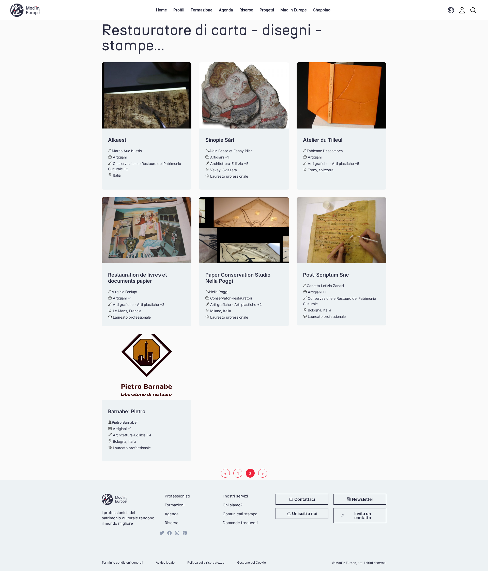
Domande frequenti (240, 522)
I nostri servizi (235, 496)
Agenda (226, 10)
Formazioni (175, 505)
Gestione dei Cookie (251, 562)
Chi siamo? (232, 505)
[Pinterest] (184, 533)
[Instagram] (177, 533)
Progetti (267, 10)
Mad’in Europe (293, 10)
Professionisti (177, 496)
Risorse (246, 10)
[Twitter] (162, 533)
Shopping (321, 10)
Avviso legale (165, 562)
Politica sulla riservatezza (205, 562)
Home (161, 10)
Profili (178, 10)
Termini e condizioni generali (122, 562)
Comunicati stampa (240, 513)
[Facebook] (169, 533)
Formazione (201, 10)
